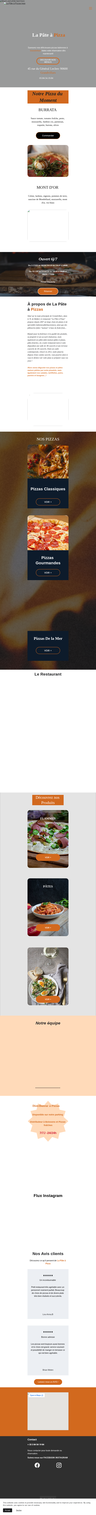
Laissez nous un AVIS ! (48, 1382)
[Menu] (90, 8)
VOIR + (48, 502)
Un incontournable (48, 1280)
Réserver (48, 291)
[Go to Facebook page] (38, 1465)
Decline (19, 1510)
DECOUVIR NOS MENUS (48, 61)
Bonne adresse (48, 1337)
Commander (48, 135)
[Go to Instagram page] (59, 1465)
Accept (7, 1510)
